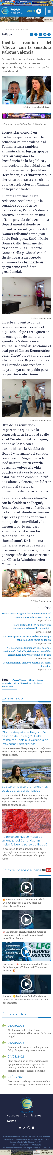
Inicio (4, 29)
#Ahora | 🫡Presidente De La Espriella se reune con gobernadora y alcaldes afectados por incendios (26, 999)
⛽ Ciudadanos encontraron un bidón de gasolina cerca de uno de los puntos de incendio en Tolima (24, 935)
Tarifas (11, 1121)
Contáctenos (32, 1115)
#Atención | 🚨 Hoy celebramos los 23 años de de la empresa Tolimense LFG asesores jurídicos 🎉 (26, 967)
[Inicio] (5, 11)
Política (13, 29)
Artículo (24, 29)
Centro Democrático (22, 683)
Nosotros (13, 1115)
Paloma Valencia (19, 680)
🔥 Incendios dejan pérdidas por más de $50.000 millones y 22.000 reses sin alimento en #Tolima (24, 903)
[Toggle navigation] (48, 11)
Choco (31, 680)
